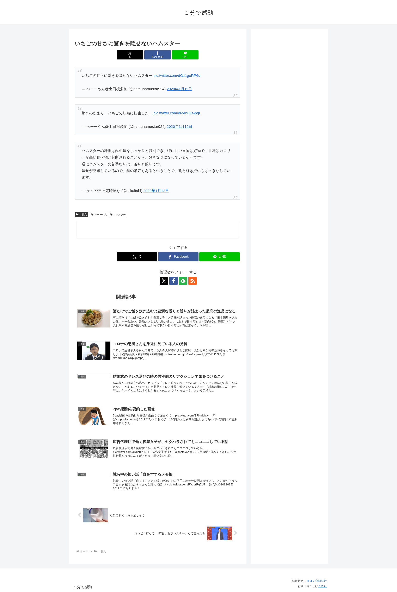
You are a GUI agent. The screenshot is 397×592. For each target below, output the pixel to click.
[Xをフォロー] (164, 281)
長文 (83, 214)
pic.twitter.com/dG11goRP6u (176, 76)
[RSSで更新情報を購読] (192, 281)
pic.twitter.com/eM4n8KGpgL (177, 113)
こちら (322, 586)
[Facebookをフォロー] (173, 281)
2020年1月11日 (179, 89)
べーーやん (100, 214)
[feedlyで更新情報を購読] (183, 281)
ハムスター (119, 214)
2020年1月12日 (179, 127)
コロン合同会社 (316, 581)
